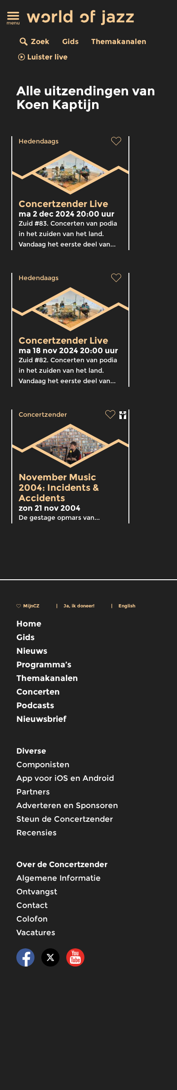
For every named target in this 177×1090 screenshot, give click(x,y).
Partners (33, 791)
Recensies (36, 832)
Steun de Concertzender (64, 819)
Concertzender (43, 414)
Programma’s (43, 665)
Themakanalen (118, 41)
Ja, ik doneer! (79, 606)
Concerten (38, 692)
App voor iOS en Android (65, 778)
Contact (32, 905)
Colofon (32, 918)
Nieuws (31, 651)
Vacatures (35, 932)
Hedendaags (39, 141)
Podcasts (35, 705)
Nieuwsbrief (41, 719)
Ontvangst (36, 891)
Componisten (42, 764)
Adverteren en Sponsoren (67, 805)
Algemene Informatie (58, 878)
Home (28, 624)
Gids (70, 41)
